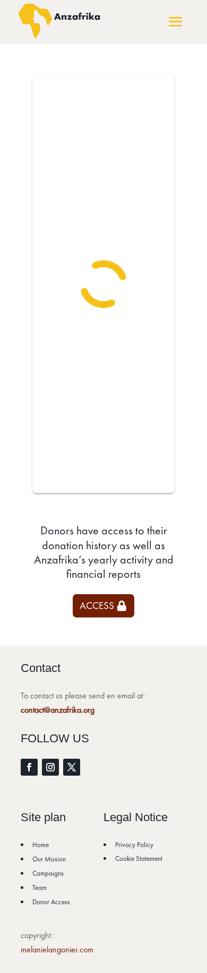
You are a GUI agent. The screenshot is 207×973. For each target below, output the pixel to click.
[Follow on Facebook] (29, 767)
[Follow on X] (71, 767)
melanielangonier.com (57, 949)
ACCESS (97, 605)
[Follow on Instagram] (50, 767)
